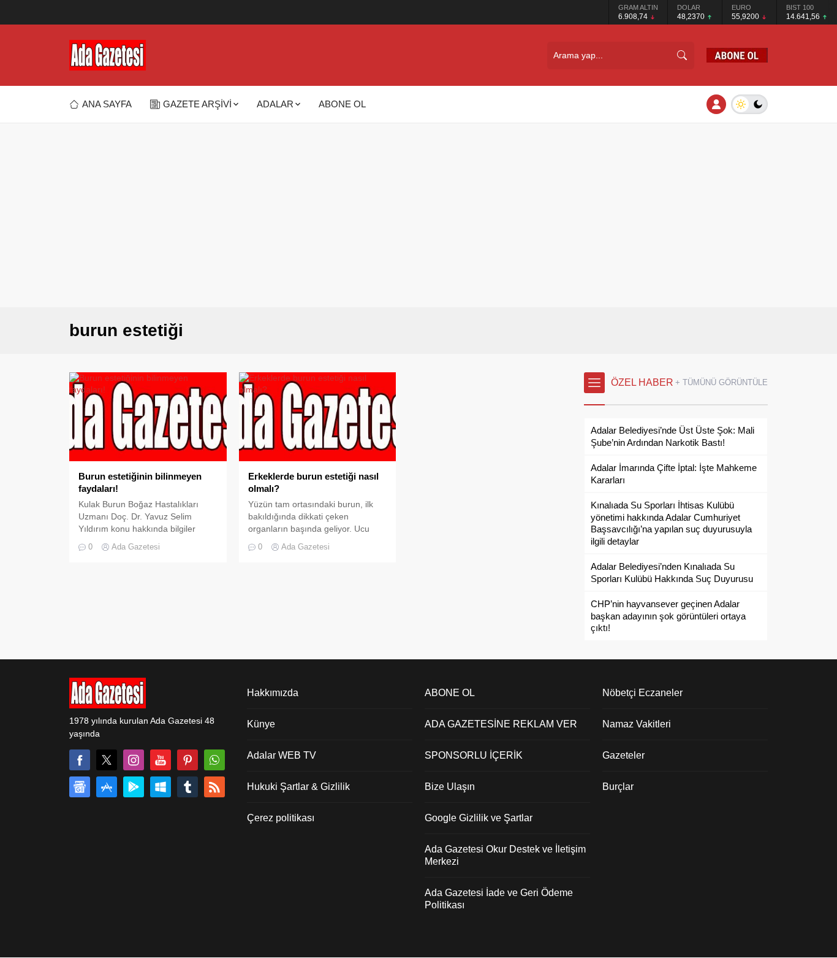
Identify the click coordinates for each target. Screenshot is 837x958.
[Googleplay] (133, 786)
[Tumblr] (187, 786)
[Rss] (214, 786)
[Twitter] (106, 759)
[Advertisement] (418, 215)
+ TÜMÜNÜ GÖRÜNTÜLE (721, 382)
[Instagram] (133, 759)
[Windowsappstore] (160, 786)
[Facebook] (79, 759)
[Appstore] (106, 786)
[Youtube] (160, 759)
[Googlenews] (79, 786)
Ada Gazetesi (136, 546)
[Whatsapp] (214, 759)
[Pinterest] (187, 759)
